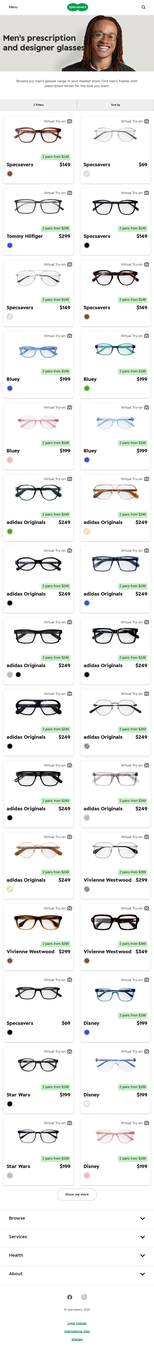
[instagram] (84, 1297)
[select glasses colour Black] (86, 245)
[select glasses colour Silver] (86, 173)
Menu (13, 7)
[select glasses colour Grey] (9, 674)
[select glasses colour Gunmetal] (86, 746)
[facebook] (69, 1297)
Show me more (77, 1194)
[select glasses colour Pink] (9, 459)
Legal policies (77, 1323)
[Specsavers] (77, 7)
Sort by (115, 104)
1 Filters (38, 104)
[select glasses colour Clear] (86, 1103)
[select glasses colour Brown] (9, 173)
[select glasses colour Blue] (9, 245)
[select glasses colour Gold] (86, 531)
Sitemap (77, 1339)
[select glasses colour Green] (86, 388)
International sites (77, 1331)
